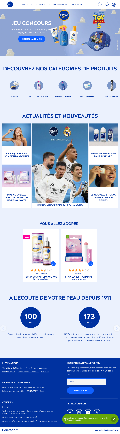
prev (3, 328)
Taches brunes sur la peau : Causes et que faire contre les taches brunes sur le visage (27, 412)
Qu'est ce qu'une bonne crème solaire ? (19, 421)
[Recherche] (100, 4)
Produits (27, 4)
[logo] (10, 5)
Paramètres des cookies (28, 372)
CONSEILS (7, 402)
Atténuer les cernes (48, 421)
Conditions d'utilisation (12, 368)
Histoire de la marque (11, 387)
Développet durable (13, 391)
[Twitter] (97, 412)
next (117, 328)
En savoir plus (31, 41)
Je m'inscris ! (80, 390)
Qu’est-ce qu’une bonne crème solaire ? (19, 417)
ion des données (36, 368)
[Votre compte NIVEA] (107, 4)
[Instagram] (79, 412)
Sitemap (45, 372)
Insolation (6, 407)
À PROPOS (76, 4)
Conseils (40, 4)
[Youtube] (88, 412)
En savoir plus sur (16, 382)
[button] (53, 263)
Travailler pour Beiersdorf (35, 387)
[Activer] (114, 4)
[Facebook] (70, 412)
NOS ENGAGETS (58, 4)
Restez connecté (76, 404)
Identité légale (8, 372)
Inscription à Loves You (83, 363)
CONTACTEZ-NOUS (35, 391)
